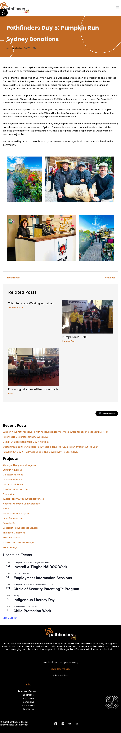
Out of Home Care (13, 518)
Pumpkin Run (68, 341)
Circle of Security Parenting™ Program (46, 588)
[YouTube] (69, 723)
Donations (28, 701)
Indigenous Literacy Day (34, 599)
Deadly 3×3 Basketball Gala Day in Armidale (26, 441)
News (10, 393)
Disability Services (12, 479)
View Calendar (10, 617)
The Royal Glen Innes (14, 532)
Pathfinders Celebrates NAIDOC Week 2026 (25, 436)
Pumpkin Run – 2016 (75, 337)
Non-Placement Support (16, 513)
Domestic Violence (13, 484)
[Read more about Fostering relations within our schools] (33, 366)
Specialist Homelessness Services (21, 527)
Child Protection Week (32, 610)
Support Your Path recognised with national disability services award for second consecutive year (55, 431)
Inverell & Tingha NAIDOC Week (40, 566)
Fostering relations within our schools (33, 389)
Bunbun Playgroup (12, 469)
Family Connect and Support (18, 489)
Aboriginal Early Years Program (19, 465)
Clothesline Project (13, 474)
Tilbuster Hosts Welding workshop (31, 303)
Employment (28, 705)
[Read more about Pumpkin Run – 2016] (87, 316)
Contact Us (28, 709)
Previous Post (11, 278)
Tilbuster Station (15, 307)
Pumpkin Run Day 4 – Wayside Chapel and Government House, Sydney (40, 451)
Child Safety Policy (60, 668)
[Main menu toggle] (117, 7)
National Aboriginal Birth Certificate (22, 503)
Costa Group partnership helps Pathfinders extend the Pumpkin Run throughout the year (50, 446)
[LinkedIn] (77, 723)
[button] (4, 12)
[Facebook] (55, 723)
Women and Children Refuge (18, 542)
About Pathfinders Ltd (28, 691)
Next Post (111, 278)
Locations (28, 694)
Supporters (28, 698)
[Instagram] (62, 723)
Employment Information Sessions (43, 577)
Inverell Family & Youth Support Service (23, 498)
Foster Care (9, 494)
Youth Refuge (10, 547)
